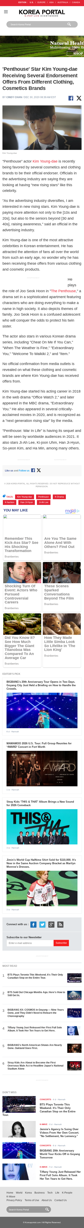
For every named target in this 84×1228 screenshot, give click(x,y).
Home (10, 1192)
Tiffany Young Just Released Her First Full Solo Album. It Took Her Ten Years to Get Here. (35, 1029)
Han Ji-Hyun (26, 502)
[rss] (60, 924)
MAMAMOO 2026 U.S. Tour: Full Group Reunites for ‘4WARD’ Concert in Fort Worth (39, 745)
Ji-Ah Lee (43, 502)
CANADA (76, 2)
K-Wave (11, 1196)
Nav (6, 11)
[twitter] (42, 924)
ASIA (51, 2)
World (19, 1192)
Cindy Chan (14, 97)
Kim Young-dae (45, 161)
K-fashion (9, 502)
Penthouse (43, 497)
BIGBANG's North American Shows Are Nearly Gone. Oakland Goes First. (35, 1047)
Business (39, 1192)
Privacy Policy (14, 1200)
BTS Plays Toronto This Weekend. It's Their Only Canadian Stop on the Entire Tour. (35, 976)
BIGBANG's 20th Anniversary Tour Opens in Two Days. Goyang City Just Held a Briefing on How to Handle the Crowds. (41, 685)
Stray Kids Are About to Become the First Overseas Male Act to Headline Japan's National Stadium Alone (35, 1065)
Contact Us (60, 1200)
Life (57, 1192)
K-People (67, 1192)
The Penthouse (63, 291)
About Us (47, 1200)
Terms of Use (32, 1200)
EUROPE (41, 2)
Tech (50, 1192)
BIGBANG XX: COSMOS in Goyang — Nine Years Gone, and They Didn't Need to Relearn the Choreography (36, 1013)
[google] (51, 924)
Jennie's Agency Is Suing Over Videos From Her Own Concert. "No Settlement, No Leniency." (59, 1133)
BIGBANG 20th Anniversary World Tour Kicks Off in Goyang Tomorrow (60, 1154)
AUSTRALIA (62, 2)
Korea (28, 1192)
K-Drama (59, 497)
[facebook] (33, 924)
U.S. (32, 2)
